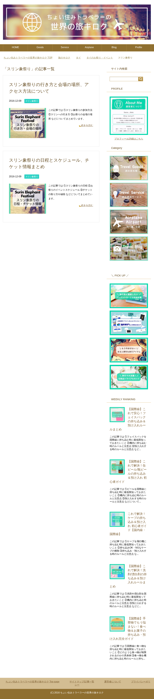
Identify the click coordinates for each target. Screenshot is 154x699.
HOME (15, 47)
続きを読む (87, 125)
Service (65, 47)
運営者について (112, 681)
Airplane (89, 47)
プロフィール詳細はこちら (128, 138)
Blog (114, 47)
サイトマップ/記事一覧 (81, 681)
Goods (40, 47)
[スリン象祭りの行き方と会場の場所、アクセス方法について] (27, 135)
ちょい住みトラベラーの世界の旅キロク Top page (32, 681)
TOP (28, 57)
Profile (138, 47)
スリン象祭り (31, 101)
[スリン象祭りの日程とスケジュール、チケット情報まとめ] (27, 211)
